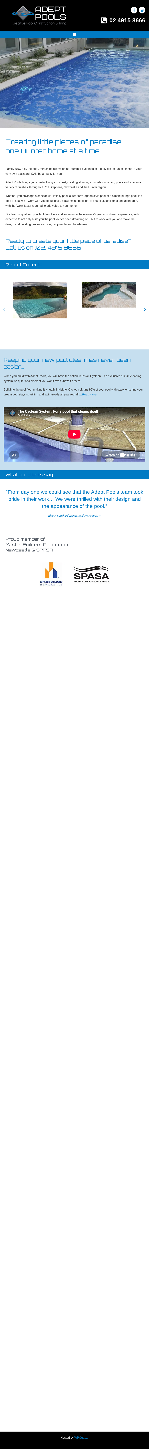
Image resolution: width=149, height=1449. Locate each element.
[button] (74, 34)
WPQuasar (81, 1437)
